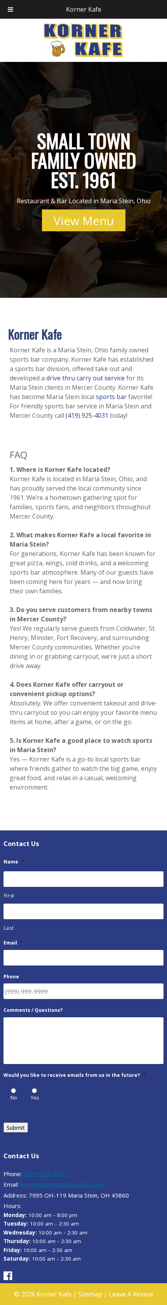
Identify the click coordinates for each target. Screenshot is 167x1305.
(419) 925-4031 (87, 415)
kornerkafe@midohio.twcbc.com (62, 1184)
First (9, 895)
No (13, 1097)
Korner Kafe (83, 9)
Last (9, 928)
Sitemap (90, 1294)
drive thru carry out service (85, 378)
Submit (16, 1127)
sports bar (111, 396)
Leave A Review (131, 1294)
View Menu (84, 221)
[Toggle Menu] (10, 9)
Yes (35, 1097)
